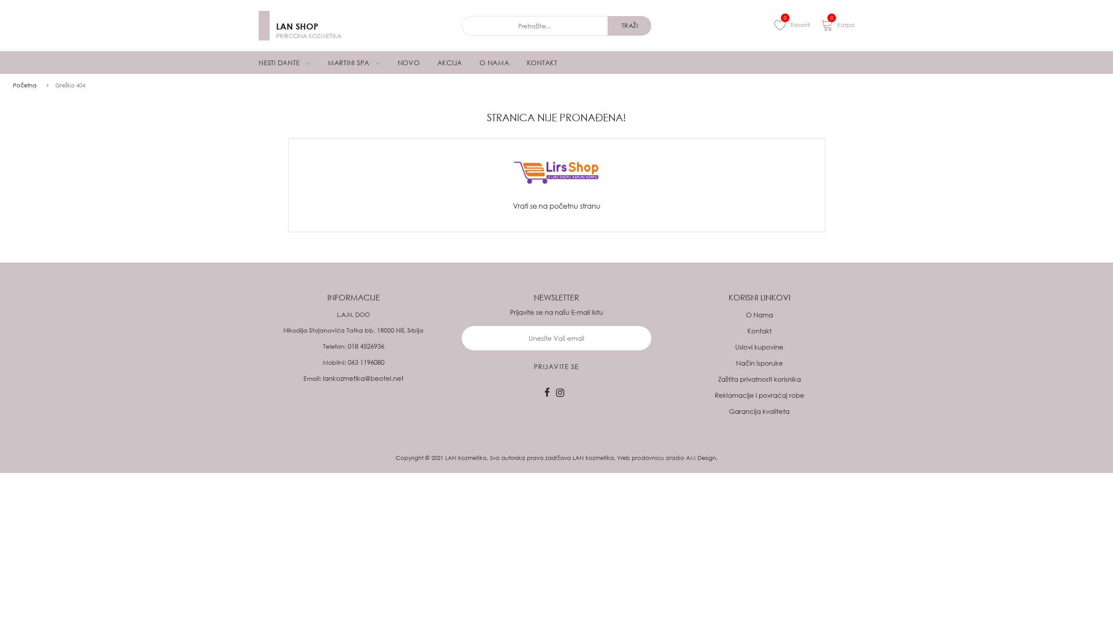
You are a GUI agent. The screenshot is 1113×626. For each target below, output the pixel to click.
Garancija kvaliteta (759, 411)
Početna (25, 85)
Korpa (842, 23)
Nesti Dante (280, 63)
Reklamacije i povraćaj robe (759, 395)
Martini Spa (350, 63)
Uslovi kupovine (759, 347)
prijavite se (556, 366)
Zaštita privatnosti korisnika (759, 379)
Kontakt (542, 63)
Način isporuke (759, 363)
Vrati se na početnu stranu (556, 206)
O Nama (495, 63)
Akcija (450, 63)
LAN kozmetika (466, 457)
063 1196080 (366, 362)
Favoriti (797, 23)
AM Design (701, 457)
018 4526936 (366, 346)
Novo (409, 63)
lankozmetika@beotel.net (363, 378)
